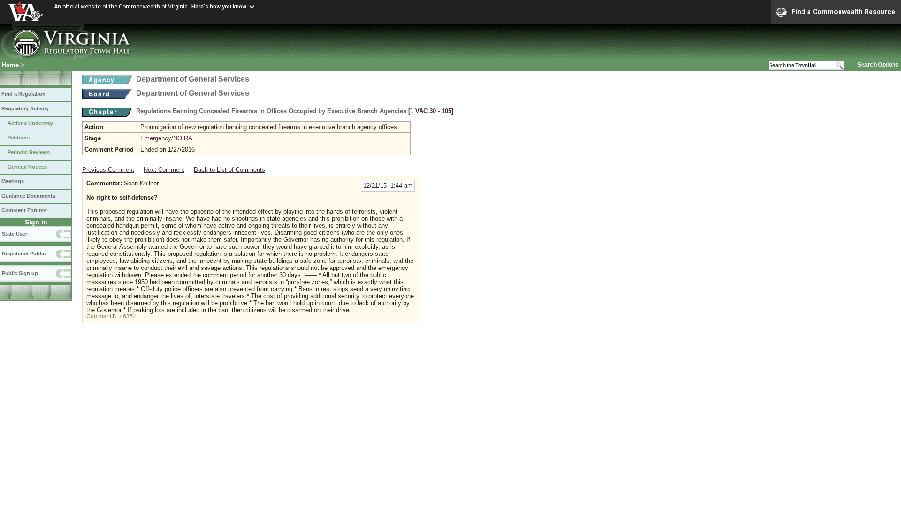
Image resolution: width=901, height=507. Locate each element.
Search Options (878, 65)
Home (10, 65)
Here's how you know (218, 6)
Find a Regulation (23, 94)
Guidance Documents (28, 196)
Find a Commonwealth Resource (843, 11)
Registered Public (24, 253)
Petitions (19, 137)
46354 (128, 316)
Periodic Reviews (29, 152)
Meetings (12, 181)
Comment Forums (23, 210)
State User (14, 234)
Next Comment (164, 169)
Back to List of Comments (229, 169)
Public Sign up (20, 273)
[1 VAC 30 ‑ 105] (430, 111)
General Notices (27, 166)
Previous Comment (108, 169)
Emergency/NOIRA (166, 138)
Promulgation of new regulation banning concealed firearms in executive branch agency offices (268, 127)
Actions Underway (30, 123)
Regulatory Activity (25, 108)
